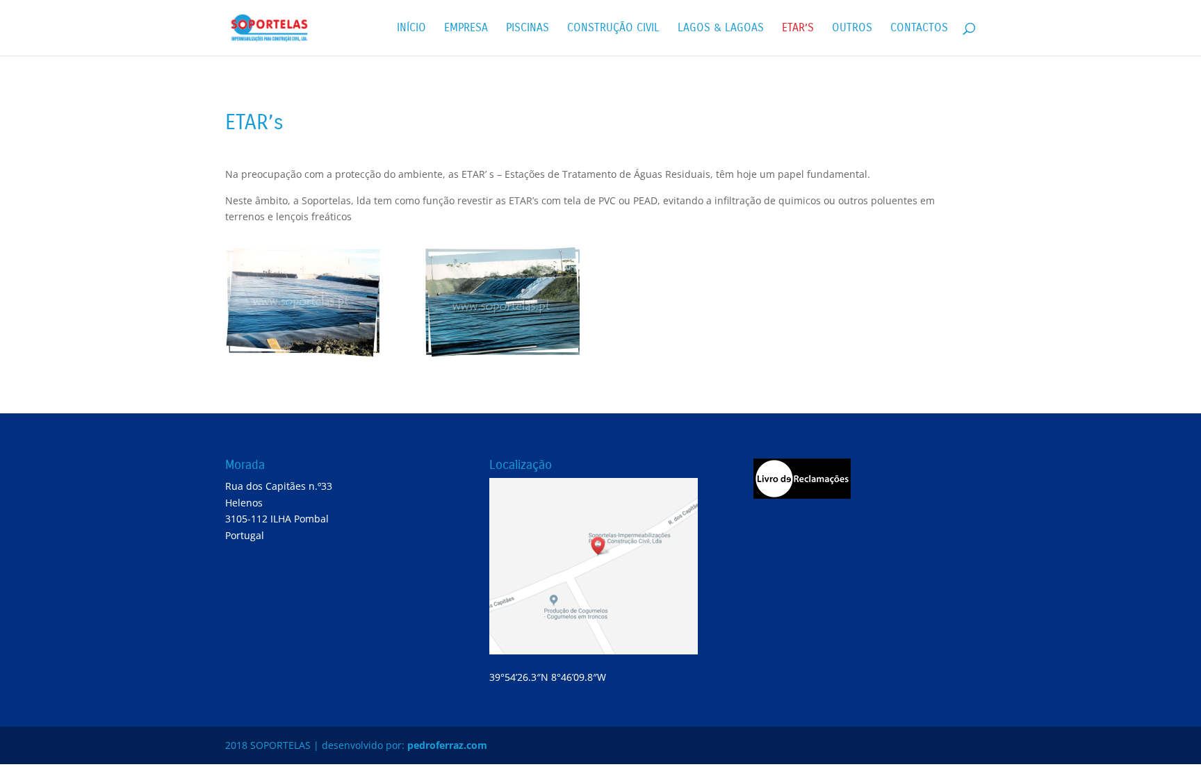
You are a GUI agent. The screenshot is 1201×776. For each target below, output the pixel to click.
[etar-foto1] (303, 353)
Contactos (919, 28)
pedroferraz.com (447, 745)
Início (411, 28)
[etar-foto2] (501, 353)
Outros (852, 28)
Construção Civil (613, 28)
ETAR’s (798, 28)
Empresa (466, 28)
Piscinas (527, 28)
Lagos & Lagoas (721, 28)
